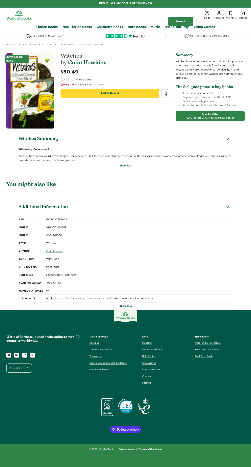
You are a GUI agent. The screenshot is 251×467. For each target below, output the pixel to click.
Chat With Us (149, 363)
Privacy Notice (127, 449)
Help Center (148, 356)
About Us (94, 342)
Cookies (146, 376)
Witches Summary (38, 139)
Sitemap (146, 383)
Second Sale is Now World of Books (108, 363)
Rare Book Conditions (206, 349)
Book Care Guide (204, 356)
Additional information (43, 207)
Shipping (147, 342)
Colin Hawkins (87, 63)
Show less (125, 165)
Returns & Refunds (152, 349)
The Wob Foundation (100, 349)
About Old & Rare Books (208, 342)
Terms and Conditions (150, 449)
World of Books (107, 449)
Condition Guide (151, 369)
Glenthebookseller (99, 369)
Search (181, 21)
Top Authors (95, 356)
